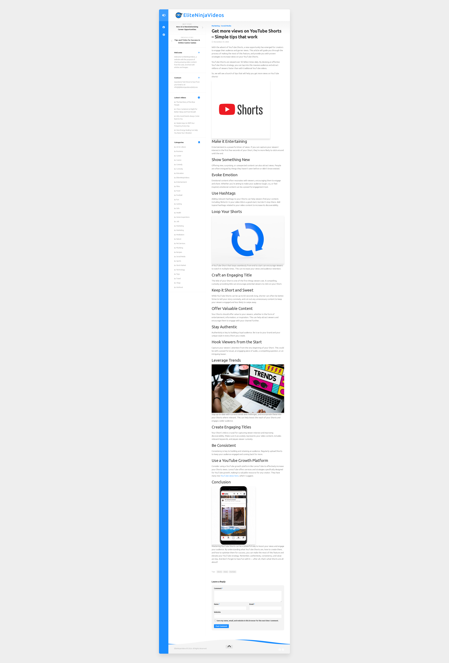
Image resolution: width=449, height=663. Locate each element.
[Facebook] (163, 27)
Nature (178, 239)
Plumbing (179, 248)
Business (179, 151)
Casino (178, 160)
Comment (218, 588)
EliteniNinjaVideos (182, 178)
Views (225, 571)
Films (178, 186)
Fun (177, 200)
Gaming (179, 204)
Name (217, 604)
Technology (180, 270)
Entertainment (181, 182)
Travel (178, 278)
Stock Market (181, 265)
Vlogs (178, 283)
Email (252, 604)
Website (217, 612)
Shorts (219, 571)
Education (180, 173)
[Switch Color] (163, 15)
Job (177, 221)
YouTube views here (230, 476)
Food (178, 191)
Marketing (216, 26)
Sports (178, 261)
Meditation (180, 235)
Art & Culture (181, 147)
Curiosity (179, 169)
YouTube (232, 571)
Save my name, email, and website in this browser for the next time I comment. (248, 621)
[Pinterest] (163, 34)
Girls (177, 208)
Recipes (179, 252)
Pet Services (180, 243)
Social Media (226, 26)
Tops (178, 274)
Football (179, 195)
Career (178, 156)
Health (178, 213)
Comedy (179, 164)
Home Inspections (183, 217)
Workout (179, 287)
